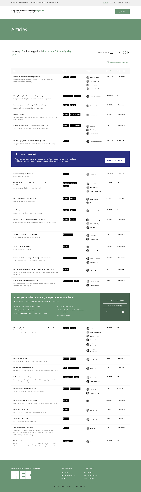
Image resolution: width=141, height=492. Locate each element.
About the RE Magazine (68, 475)
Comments (113, 2)
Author (88, 71)
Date (107, 71)
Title (14, 71)
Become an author (89, 478)
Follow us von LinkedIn (114, 305)
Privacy (69, 486)
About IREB (64, 472)
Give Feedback (88, 472)
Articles (105, 2)
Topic (64, 71)
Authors (120, 2)
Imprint (63, 486)
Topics (124, 12)
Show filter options (103, 52)
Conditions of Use (80, 486)
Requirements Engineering (27, 11)
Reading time (121, 71)
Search (127, 2)
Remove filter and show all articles (118, 62)
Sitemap (56, 486)
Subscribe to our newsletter (113, 312)
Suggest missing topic (115, 160)
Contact (63, 478)
